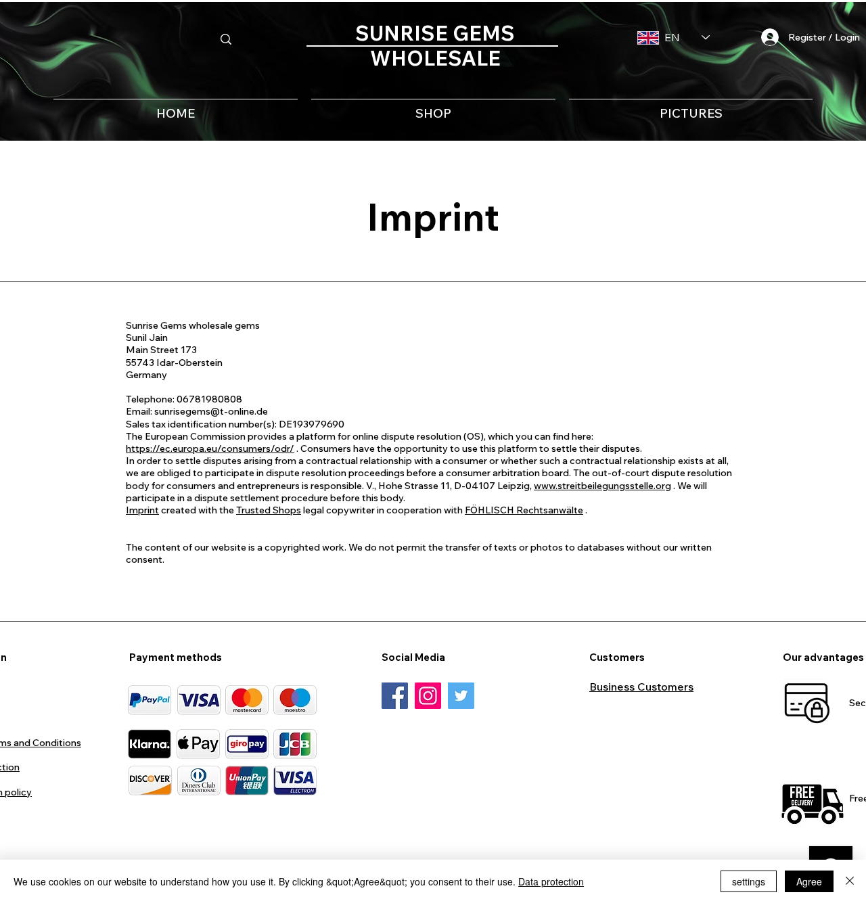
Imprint (142, 510)
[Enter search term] (226, 39)
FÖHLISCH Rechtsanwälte (524, 510)
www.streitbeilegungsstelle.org (602, 486)
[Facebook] (395, 695)
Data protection (551, 881)
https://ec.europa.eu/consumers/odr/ (210, 448)
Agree (809, 881)
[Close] (850, 881)
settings (748, 881)
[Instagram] (428, 695)
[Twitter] (461, 695)
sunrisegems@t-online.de (211, 411)
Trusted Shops (268, 510)
